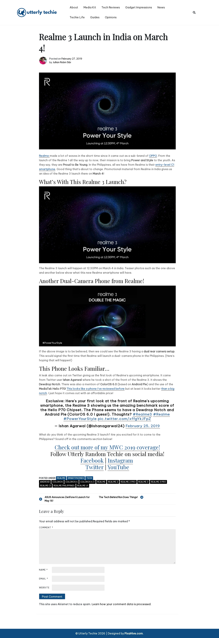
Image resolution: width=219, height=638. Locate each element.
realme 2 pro (128, 482)
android (45, 482)
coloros (57, 482)
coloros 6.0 (87, 482)
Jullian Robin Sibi (62, 62)
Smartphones (76, 478)
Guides (94, 17)
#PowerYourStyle (80, 418)
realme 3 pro (158, 482)
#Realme (161, 414)
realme (61, 478)
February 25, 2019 (143, 426)
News (161, 7)
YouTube (118, 467)
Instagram (120, 460)
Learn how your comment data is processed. (121, 604)
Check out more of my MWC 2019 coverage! (107, 447)
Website (44, 587)
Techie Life (77, 17)
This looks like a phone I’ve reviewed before (96, 388)
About (74, 7)
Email (43, 578)
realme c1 (45, 485)
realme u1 (82, 485)
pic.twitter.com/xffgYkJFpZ (124, 418)
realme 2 (113, 482)
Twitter (94, 467)
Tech (89, 478)
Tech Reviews (110, 7)
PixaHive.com (134, 633)
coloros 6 (71, 482)
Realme (44, 155)
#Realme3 (142, 414)
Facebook (92, 460)
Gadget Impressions (138, 7)
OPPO (153, 155)
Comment (46, 527)
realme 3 (143, 482)
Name (43, 570)
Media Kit (89, 7)
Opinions (111, 17)
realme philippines (64, 485)
